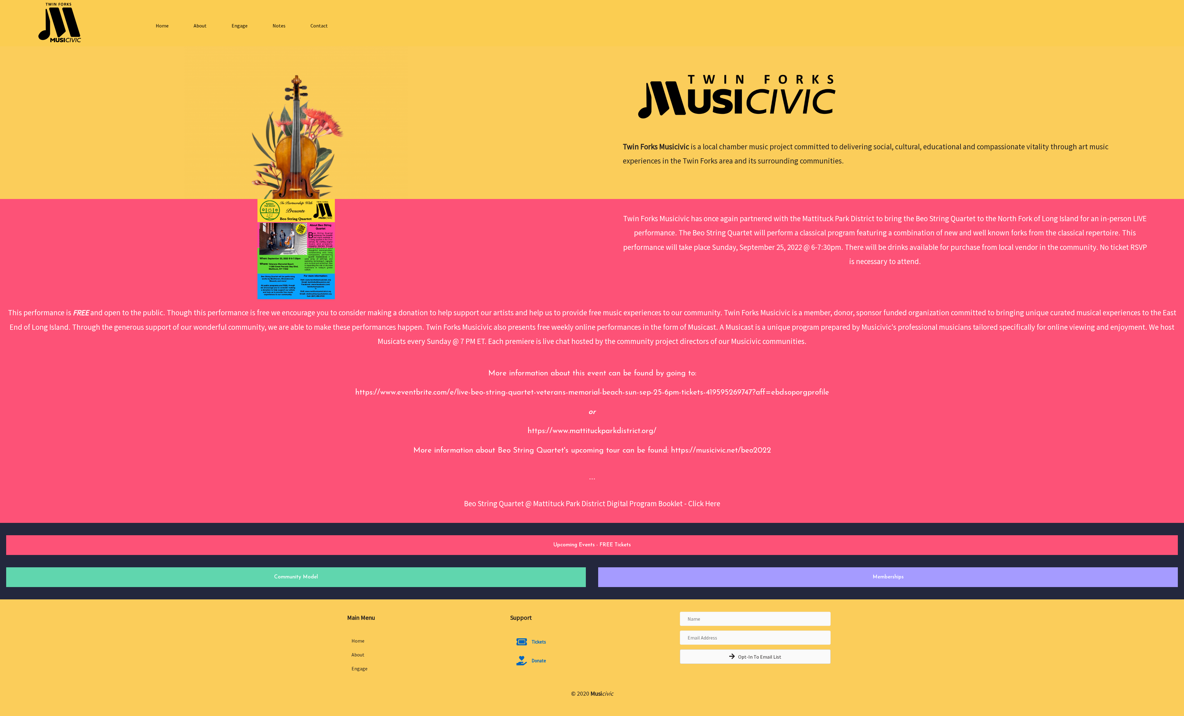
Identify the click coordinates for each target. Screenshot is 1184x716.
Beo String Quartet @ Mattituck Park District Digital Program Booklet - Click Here (592, 503)
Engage (240, 25)
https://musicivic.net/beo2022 (721, 450)
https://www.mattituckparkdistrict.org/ (592, 431)
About (200, 25)
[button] (755, 656)
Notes (279, 25)
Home (162, 25)
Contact (319, 25)
